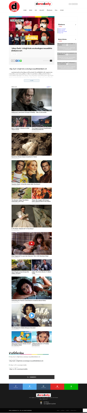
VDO (36, 10)
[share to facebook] (17, 60)
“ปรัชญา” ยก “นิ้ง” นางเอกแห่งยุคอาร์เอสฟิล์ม (18, 369)
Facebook (16, 387)
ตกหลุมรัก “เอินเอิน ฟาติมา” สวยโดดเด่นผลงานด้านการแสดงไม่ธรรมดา (67, 67)
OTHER (62, 10)
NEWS (30, 10)
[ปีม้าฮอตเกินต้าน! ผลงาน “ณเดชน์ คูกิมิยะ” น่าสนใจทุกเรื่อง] (67, 45)
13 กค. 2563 (10, 367)
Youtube (57, 387)
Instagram (43, 387)
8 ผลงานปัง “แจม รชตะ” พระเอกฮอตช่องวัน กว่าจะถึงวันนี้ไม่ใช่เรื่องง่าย (67, 58)
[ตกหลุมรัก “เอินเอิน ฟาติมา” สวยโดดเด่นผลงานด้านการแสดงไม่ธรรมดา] (67, 64)
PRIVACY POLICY (73, 410)
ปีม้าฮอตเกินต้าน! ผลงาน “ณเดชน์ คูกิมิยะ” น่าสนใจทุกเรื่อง (67, 48)
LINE (71, 387)
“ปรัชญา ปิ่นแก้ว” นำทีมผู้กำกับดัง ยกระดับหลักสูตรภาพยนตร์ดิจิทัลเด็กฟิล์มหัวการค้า (26, 361)
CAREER (67, 410)
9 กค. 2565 (10, 359)
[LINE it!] (21, 60)
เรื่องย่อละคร (49, 10)
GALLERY (41, 10)
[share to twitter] (19, 60)
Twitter (29, 387)
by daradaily (15, 359)
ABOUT (58, 410)
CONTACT (62, 410)
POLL (56, 10)
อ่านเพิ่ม (31, 80)
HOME (25, 10)
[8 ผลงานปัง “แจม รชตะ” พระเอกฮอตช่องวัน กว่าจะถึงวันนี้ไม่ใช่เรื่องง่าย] (67, 54)
